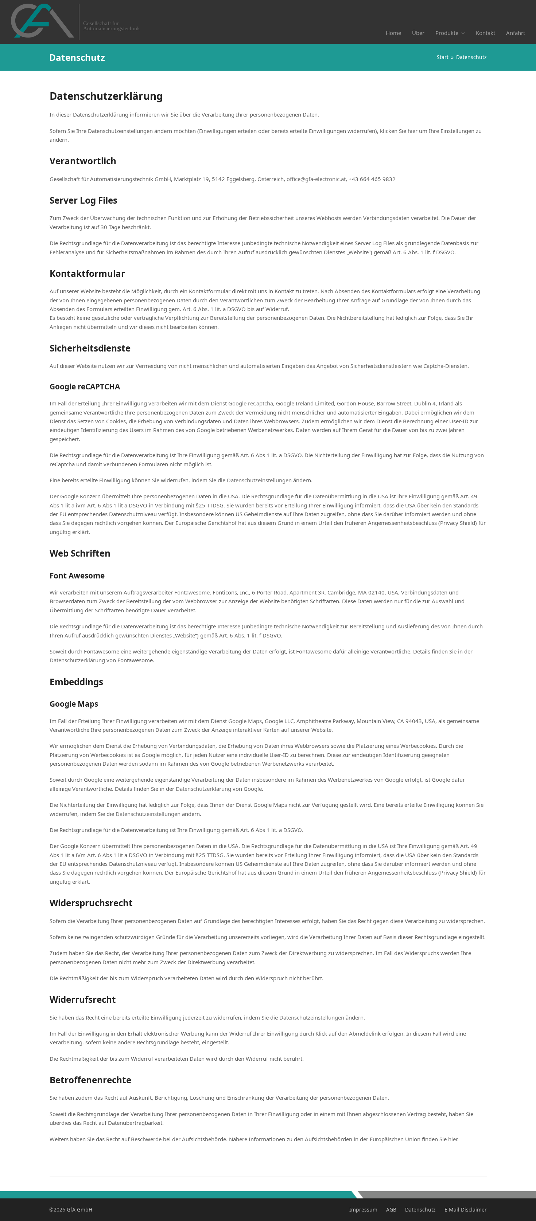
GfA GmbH (79, 1209)
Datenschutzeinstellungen (259, 480)
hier (412, 130)
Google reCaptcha (250, 403)
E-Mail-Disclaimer (465, 1209)
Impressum (363, 1209)
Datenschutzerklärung (77, 660)
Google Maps (245, 721)
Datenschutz (420, 1209)
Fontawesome (192, 592)
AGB (391, 1209)
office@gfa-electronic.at (316, 178)
